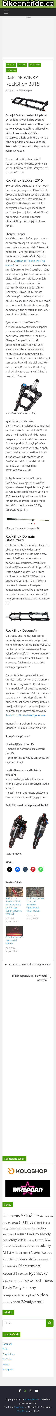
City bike (18, 1229)
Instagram (7, 1369)
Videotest (6, 1302)
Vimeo (5, 1364)
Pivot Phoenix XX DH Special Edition (14, 940)
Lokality (45, 1245)
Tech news (11, 70)
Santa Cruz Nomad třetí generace (25, 715)
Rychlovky (38, 1273)
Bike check (44, 1216)
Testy (7, 1287)
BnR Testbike (39, 1222)
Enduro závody (39, 1234)
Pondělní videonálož (18, 1259)
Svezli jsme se (17, 1281)
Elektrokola (8, 1234)
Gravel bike (43, 1240)
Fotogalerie (16, 1240)
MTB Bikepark (21, 1253)
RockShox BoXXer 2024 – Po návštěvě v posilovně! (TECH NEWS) (35, 904)
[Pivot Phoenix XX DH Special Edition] (14, 931)
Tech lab (28, 1281)
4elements (11, 1215)
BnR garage (12, 1222)
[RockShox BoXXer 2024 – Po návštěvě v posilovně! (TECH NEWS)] (35, 892)
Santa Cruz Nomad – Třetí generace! (30, 964)
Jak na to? (6, 1246)
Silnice (6, 1281)
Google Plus (8, 1354)
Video (42, 1295)
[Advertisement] (28, 37)
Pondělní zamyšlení (43, 1260)
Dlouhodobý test (30, 1228)
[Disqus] (28, 1022)
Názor (49, 1253)
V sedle (16, 1302)
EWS (4, 1240)
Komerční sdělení (29, 1245)
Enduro (20, 1234)
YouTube (7, 1359)
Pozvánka (10, 1266)
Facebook (7, 1343)
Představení (35, 65)
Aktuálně (11, 65)
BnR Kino (25, 1222)
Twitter (6, 1349)
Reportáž (9, 1273)
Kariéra (16, 1245)
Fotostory (29, 1240)
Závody (27, 1301)
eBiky (42, 1228)
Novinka (22, 65)
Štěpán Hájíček (25, 90)
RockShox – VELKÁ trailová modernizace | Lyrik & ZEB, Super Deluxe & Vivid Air (14, 906)
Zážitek (38, 1302)
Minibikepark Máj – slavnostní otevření (29, 978)
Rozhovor (23, 1273)
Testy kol (20, 1287)
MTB (6, 1252)
